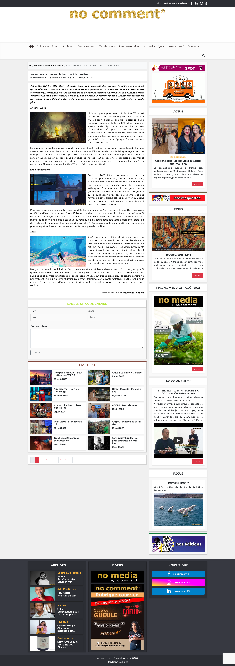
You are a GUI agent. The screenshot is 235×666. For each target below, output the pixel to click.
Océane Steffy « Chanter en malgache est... (66, 628)
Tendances (106, 46)
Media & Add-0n (54, 65)
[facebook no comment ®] (192, 3)
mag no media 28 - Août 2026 (178, 287)
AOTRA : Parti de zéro (124, 405)
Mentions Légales (117, 661)
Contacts (193, 46)
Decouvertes (85, 46)
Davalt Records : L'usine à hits (126, 390)
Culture (41, 46)
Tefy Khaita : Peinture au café (66, 594)
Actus (178, 111)
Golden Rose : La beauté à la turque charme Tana (178, 162)
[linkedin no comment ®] (196, 3)
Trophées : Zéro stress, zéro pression (66, 439)
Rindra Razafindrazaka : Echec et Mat (66, 579)
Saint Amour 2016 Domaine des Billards (67, 644)
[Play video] (178, 440)
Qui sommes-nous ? (171, 46)
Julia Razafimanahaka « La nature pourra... (68, 612)
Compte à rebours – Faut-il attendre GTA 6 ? (68, 374)
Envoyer (36, 352)
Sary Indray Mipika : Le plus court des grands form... (125, 441)
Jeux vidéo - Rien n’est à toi (68, 423)
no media (149, 46)
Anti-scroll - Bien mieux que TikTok (67, 406)
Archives (58, 565)
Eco (54, 46)
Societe (67, 46)
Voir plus (197, 184)
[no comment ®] (206, 3)
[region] (178, 172)
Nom (33, 311)
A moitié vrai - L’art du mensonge (66, 390)
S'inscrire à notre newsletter (172, 3)
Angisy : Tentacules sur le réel (126, 423)
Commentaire (39, 326)
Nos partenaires (129, 46)
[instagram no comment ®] (201, 3)
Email (91, 311)
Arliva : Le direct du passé (127, 372)
